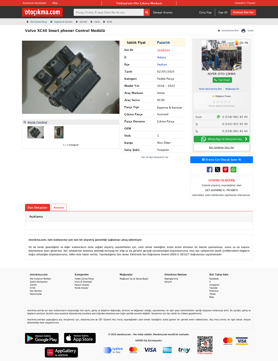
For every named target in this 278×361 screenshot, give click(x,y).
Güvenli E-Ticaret (245, 2)
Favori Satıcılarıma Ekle (210, 89)
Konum (59, 207)
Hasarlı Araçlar (82, 285)
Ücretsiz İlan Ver (243, 12)
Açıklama (36, 216)
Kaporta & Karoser (63, 22)
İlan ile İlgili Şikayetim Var (155, 157)
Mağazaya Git (232, 89)
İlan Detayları (37, 207)
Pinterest (213, 291)
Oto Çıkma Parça (38, 22)
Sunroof (83, 22)
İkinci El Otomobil (83, 282)
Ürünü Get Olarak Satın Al (223, 159)
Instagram (214, 285)
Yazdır (250, 30)
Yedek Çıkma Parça (84, 278)
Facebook (214, 278)
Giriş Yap (205, 12)
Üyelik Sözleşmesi (39, 282)
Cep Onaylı (224, 79)
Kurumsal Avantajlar (34, 2)
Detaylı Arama (162, 12)
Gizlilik (33, 285)
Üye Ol (222, 12)
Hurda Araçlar (81, 288)
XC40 (109, 22)
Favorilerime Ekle (230, 30)
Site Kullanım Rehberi (40, 278)
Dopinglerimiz (171, 278)
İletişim (168, 282)
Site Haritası (36, 291)
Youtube (213, 288)
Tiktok (212, 294)
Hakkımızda (36, 294)
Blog (55, 2)
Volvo (97, 22)
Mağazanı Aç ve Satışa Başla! (134, 278)
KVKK (33, 288)
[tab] (139, 216)
